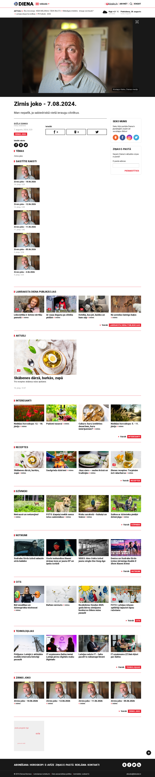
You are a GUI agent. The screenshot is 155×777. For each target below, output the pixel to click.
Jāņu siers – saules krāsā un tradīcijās (93, 471)
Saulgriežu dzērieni (59, 470)
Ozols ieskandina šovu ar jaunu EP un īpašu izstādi (60, 561)
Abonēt (124, 4)
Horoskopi (37, 764)
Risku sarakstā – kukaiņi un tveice (93, 515)
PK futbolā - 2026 (44, 14)
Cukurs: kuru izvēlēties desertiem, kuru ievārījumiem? (90, 426)
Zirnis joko (20, 134)
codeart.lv (85, 774)
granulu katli (21, 743)
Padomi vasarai (57, 423)
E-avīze (49, 764)
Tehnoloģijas (25, 631)
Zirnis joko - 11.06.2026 (25, 227)
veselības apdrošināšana (27, 737)
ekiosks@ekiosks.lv (134, 774)
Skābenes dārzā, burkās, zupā (38, 378)
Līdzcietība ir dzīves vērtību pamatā (28, 316)
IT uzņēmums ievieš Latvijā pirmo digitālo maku (60, 657)
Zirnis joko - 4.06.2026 (24, 272)
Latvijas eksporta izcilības (25, 14)
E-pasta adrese (119, 161)
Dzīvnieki (21, 491)
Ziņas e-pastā (64, 764)
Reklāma (80, 764)
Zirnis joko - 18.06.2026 (25, 182)
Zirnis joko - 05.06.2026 (25, 249)
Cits (18, 581)
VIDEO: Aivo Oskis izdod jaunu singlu (92, 559)
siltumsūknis (35, 745)
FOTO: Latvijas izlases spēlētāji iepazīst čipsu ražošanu (122, 607)
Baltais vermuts (58, 605)
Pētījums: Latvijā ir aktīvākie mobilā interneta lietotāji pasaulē (28, 657)
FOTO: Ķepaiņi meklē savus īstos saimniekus (60, 515)
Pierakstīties (132, 171)
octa (38, 733)
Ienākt (137, 4)
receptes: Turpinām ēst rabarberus (124, 471)
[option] (77, 58)
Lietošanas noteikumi (42, 774)
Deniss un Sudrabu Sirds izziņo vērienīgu (123, 561)
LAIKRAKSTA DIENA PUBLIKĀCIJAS (36, 291)
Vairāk (105, 325)
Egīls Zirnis (21, 123)
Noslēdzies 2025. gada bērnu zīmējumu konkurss (91, 609)
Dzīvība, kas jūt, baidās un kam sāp (92, 316)
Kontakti (94, 764)
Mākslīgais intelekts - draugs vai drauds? (78, 11)
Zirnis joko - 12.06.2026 (25, 204)
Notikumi (21, 535)
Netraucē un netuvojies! (26, 515)
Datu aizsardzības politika (61, 774)
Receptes (22, 447)
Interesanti (23, 400)
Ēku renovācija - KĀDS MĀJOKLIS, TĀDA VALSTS (42, 11)
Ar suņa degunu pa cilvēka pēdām (59, 316)
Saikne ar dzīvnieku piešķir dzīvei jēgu (124, 515)
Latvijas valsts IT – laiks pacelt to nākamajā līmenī (92, 655)
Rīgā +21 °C (114, 12)
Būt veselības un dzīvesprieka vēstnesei (25, 607)
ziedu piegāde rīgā (22, 728)
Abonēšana (21, 764)
